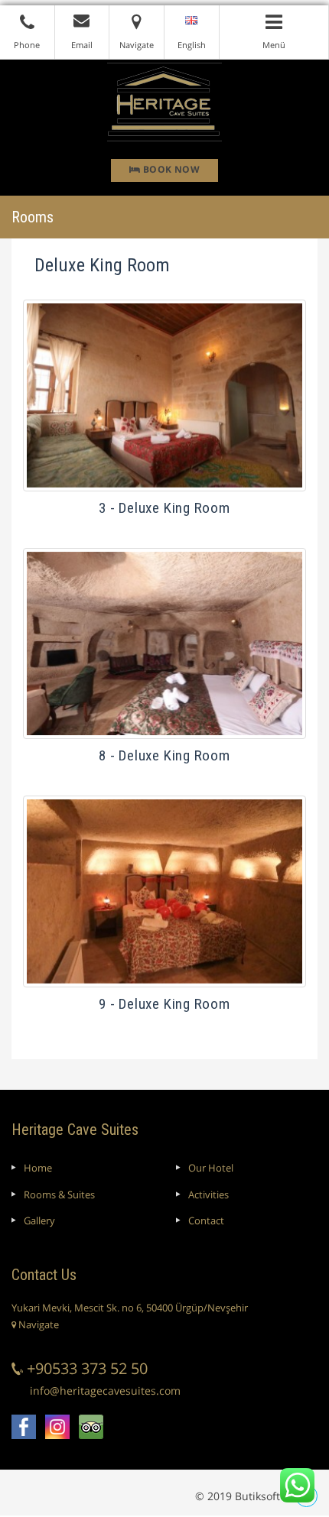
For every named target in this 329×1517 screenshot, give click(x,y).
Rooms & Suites (59, 1194)
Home (38, 1168)
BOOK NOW (170, 169)
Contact (206, 1220)
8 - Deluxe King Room (164, 755)
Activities (208, 1194)
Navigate (37, 1324)
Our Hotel (210, 1168)
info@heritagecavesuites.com (105, 1390)
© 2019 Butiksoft (237, 1496)
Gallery (39, 1220)
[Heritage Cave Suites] (164, 101)
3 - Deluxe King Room (164, 508)
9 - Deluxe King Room (164, 1004)
